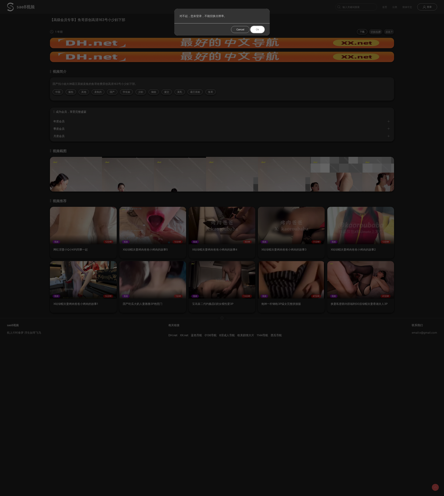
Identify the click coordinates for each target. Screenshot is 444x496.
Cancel (240, 29)
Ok (257, 29)
